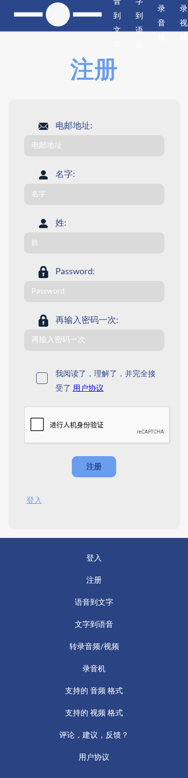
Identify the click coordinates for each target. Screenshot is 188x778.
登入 (34, 500)
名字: (65, 174)
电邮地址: (74, 126)
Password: (75, 272)
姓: (61, 223)
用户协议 (88, 388)
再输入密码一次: (87, 320)
